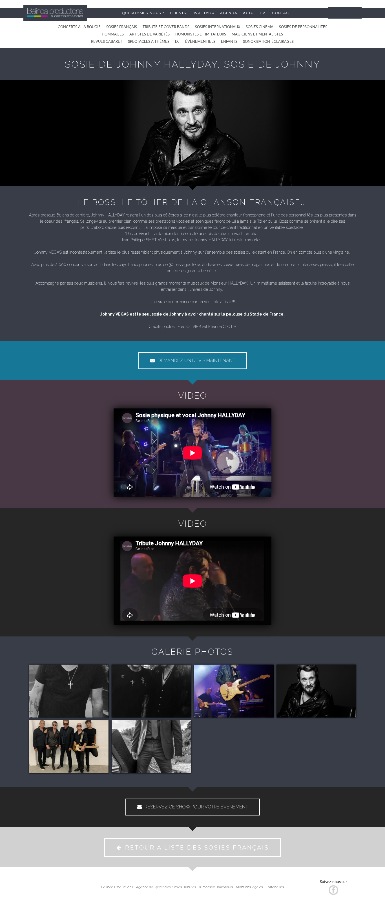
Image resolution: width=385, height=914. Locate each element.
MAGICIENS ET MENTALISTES (257, 34)
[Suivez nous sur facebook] (333, 893)
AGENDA (228, 13)
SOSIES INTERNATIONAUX (217, 27)
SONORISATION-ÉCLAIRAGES (268, 41)
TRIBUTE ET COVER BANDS (166, 27)
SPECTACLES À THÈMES (148, 41)
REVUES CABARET (106, 41)
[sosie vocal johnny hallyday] (151, 691)
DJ (177, 41)
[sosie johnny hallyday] (69, 691)
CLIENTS (178, 13)
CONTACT (281, 13)
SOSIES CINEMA (259, 27)
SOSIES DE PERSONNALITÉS (303, 27)
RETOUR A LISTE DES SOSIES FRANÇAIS (197, 847)
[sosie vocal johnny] (234, 691)
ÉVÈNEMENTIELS (200, 41)
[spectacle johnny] (316, 691)
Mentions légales (249, 887)
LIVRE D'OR (203, 13)
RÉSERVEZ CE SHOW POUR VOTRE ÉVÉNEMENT (196, 807)
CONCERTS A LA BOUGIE (79, 27)
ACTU (248, 13)
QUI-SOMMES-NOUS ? (143, 13)
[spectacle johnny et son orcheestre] (69, 746)
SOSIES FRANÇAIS (121, 27)
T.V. (262, 13)
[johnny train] (151, 746)
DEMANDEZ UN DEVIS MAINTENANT (196, 360)
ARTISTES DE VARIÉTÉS (149, 34)
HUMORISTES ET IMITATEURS (200, 34)
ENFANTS (229, 41)
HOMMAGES (113, 34)
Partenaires (275, 887)
